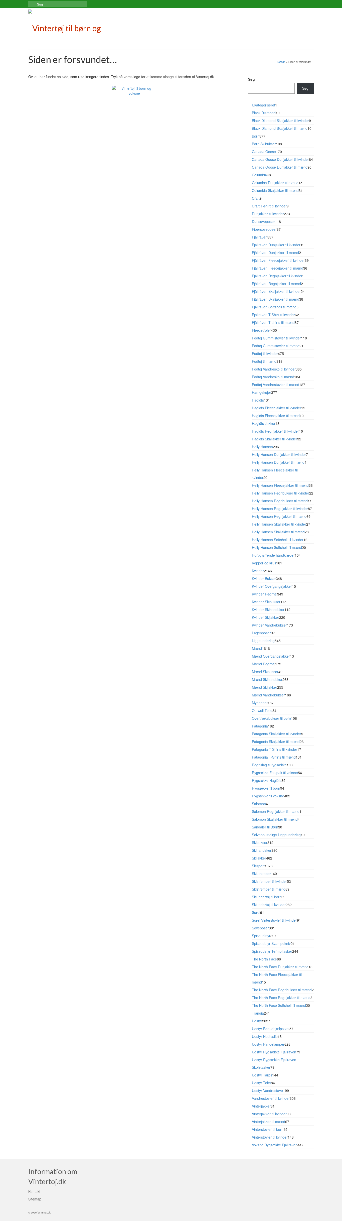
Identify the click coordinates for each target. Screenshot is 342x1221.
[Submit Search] (32, 4)
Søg (251, 79)
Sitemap (34, 1198)
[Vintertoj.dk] (73, 27)
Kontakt (34, 1191)
